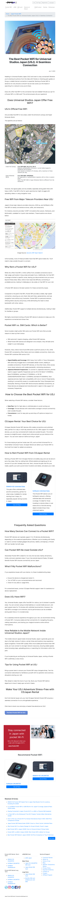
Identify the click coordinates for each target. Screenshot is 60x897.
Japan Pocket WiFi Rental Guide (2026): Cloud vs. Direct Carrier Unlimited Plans (30, 823)
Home (7, 14)
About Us (45, 859)
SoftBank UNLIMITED (13, 863)
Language (51, 2)
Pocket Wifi (8, 7)
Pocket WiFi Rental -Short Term (12, 854)
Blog (44, 863)
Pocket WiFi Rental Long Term (11, 871)
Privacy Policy (47, 868)
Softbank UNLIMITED (13, 784)
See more (51, 838)
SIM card (19, 7)
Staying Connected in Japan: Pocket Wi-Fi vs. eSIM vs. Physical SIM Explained (29, 811)
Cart (34, 2)
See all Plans (16, 787)
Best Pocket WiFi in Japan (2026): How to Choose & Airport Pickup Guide (28, 829)
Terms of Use (46, 861)
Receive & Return (27, 8)
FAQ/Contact (37, 7)
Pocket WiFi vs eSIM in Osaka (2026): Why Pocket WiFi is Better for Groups (29, 832)
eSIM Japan (28, 858)
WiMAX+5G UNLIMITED (41, 776)
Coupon (45, 873)
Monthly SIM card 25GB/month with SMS (30, 879)
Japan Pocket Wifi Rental (10, 896)
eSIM (15, 7)
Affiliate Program (47, 875)
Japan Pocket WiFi (16, 14)
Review (45, 7)
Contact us (46, 871)
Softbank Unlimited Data (41, 491)
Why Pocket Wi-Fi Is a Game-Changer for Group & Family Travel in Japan (28, 826)
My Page (38, 2)
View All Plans (17, 505)
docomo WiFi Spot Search (35, 253)
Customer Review (48, 857)
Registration (45, 2)
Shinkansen (51, 7)
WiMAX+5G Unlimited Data (15, 486)
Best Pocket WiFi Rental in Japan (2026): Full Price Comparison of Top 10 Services (30, 835)
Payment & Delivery (48, 869)
